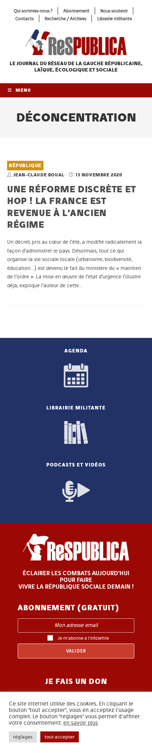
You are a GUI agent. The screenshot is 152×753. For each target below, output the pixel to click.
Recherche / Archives (65, 18)
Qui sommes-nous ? (33, 10)
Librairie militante (114, 18)
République (25, 166)
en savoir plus (80, 723)
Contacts (24, 18)
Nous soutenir (114, 10)
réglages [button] (23, 737)
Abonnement (76, 10)
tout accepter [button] (60, 737)
